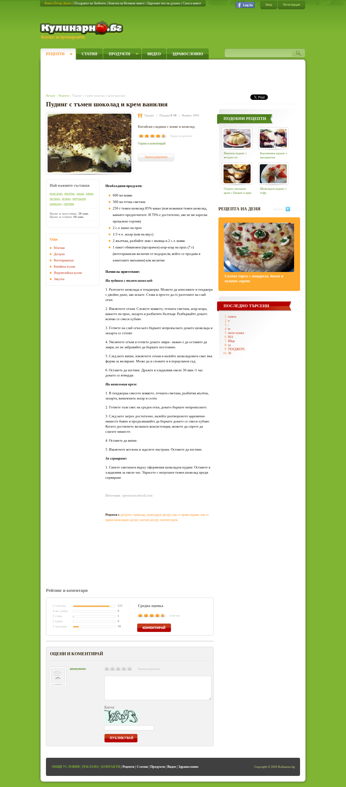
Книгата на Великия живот (126, 3)
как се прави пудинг (185, 515)
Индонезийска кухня (68, 273)
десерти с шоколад (132, 515)
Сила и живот (192, 3)
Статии (89, 54)
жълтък (69, 193)
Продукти (119, 54)
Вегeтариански (64, 260)
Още (54, 239)
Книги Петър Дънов (58, 3)
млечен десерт (149, 520)
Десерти (59, 254)
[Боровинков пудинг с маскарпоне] (273, 138)
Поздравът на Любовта (90, 3)
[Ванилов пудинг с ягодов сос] (237, 138)
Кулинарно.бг (82, 30)
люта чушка (236, 333)
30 (229, 353)
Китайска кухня (64, 266)
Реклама (90, 767)
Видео (154, 54)
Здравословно (187, 54)
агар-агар (56, 193)
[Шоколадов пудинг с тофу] (273, 174)
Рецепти (55, 54)
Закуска (59, 279)
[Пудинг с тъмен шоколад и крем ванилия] (89, 143)
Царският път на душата (163, 3)
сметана (69, 204)
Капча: (109, 707)
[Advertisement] (144, 75)
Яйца (231, 341)
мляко (66, 199)
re (229, 329)
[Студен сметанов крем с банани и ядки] (237, 174)
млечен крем (169, 520)
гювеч (232, 317)
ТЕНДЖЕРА (236, 349)
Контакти (110, 767)
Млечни (59, 248)
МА (230, 337)
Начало (50, 95)
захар (80, 193)
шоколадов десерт (159, 515)
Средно (149, 115)
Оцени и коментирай (151, 143)
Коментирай (154, 628)
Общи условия (66, 767)
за (229, 345)
